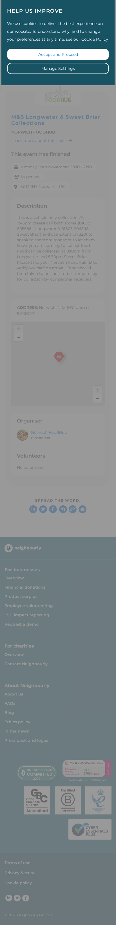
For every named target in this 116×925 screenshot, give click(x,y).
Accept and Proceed (58, 54)
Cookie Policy (94, 39)
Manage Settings (58, 68)
